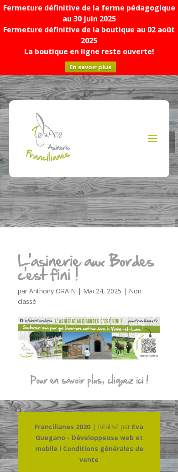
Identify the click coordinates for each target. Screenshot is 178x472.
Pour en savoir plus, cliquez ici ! (89, 380)
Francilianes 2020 (62, 426)
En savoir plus (90, 67)
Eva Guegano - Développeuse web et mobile (89, 437)
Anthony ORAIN (52, 291)
